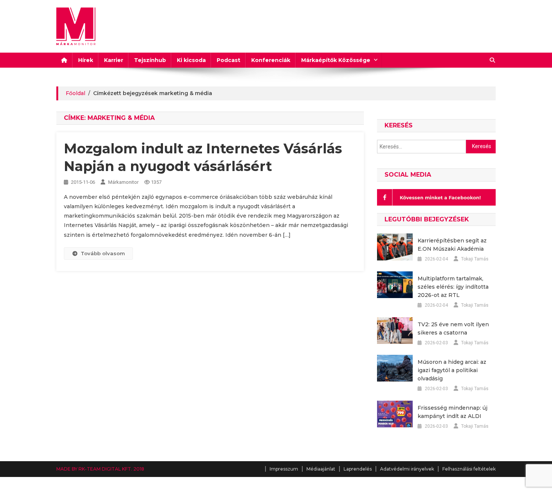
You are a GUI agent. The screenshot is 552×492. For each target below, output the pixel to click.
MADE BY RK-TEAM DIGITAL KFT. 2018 (100, 469)
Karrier (113, 60)
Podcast (228, 60)
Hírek (85, 60)
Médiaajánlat (320, 469)
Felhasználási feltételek (469, 469)
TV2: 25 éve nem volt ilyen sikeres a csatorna (453, 328)
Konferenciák (270, 60)
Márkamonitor (123, 182)
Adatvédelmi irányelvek (407, 469)
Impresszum (284, 469)
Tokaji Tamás (475, 259)
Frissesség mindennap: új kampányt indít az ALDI (452, 411)
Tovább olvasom (103, 253)
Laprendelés (358, 469)
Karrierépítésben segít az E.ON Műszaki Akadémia (452, 244)
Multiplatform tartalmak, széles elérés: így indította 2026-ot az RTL (453, 286)
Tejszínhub (150, 60)
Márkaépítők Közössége (335, 60)
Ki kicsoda (191, 60)
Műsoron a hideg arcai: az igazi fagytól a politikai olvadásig (452, 370)
